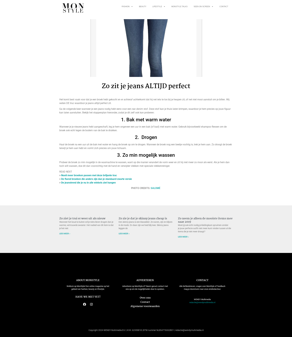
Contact (223, 6)
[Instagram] (91, 304)
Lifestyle (157, 6)
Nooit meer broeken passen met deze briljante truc (89, 175)
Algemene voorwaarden (145, 306)
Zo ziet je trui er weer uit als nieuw (82, 218)
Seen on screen (202, 6)
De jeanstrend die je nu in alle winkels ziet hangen (88, 182)
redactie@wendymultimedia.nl (202, 302)
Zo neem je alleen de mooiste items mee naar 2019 (205, 220)
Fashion (126, 6)
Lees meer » (64, 234)
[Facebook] (85, 304)
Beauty (142, 6)
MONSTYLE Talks (179, 6)
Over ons (145, 298)
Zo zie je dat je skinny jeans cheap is (143, 218)
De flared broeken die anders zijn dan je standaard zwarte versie (96, 179)
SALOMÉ (156, 188)
